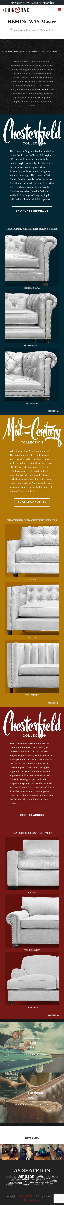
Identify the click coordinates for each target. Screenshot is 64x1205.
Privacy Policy (32, 1200)
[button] (59, 9)
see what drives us (32, 1054)
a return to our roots (32, 1104)
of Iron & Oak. (25, 1196)
